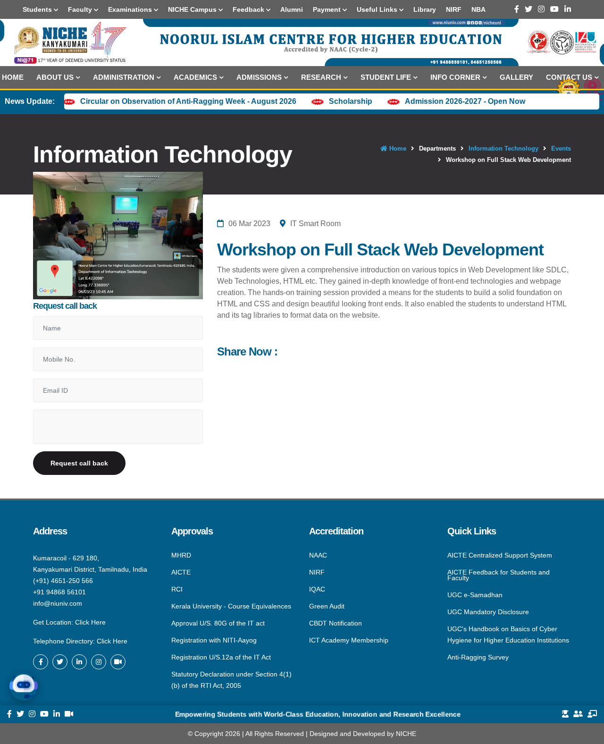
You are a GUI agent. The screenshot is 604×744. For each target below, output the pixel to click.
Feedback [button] (249, 9)
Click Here (90, 622)
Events (561, 148)
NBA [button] (478, 9)
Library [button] (424, 9)
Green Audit (326, 606)
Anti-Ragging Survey (478, 656)
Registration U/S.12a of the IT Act (221, 657)
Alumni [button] (291, 9)
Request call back (79, 463)
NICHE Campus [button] (193, 9)
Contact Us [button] (569, 77)
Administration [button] (123, 77)
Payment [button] (328, 9)
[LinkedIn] (567, 9)
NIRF (317, 572)
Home (13, 77)
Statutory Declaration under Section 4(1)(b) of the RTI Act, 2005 (231, 679)
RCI (177, 589)
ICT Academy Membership (348, 639)
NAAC (318, 555)
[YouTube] (554, 9)
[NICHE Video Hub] (118, 661)
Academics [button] (195, 77)
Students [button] (38, 9)
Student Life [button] (386, 77)
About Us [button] (55, 77)
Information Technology (503, 148)
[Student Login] (565, 714)
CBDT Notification (335, 623)
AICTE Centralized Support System (499, 555)
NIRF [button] (453, 9)
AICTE (181, 572)
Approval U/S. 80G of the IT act (218, 623)
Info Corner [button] (455, 77)
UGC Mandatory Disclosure (488, 612)
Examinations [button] (131, 9)
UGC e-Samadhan (475, 595)
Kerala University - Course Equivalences (231, 606)
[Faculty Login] (592, 714)
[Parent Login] (578, 714)
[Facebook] (516, 9)
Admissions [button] (259, 77)
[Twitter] (528, 9)
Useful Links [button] (378, 9)
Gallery (516, 77)
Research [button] (321, 77)
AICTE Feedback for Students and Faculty (498, 575)
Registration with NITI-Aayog (214, 640)
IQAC (317, 589)
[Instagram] (541, 9)
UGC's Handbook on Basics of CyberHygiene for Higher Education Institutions (508, 634)
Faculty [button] (81, 9)
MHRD (181, 555)
